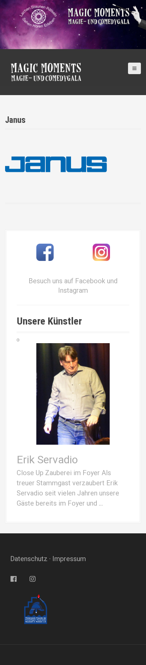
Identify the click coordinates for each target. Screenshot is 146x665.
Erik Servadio (47, 459)
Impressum (69, 559)
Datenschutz (29, 559)
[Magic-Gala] (45, 71)
